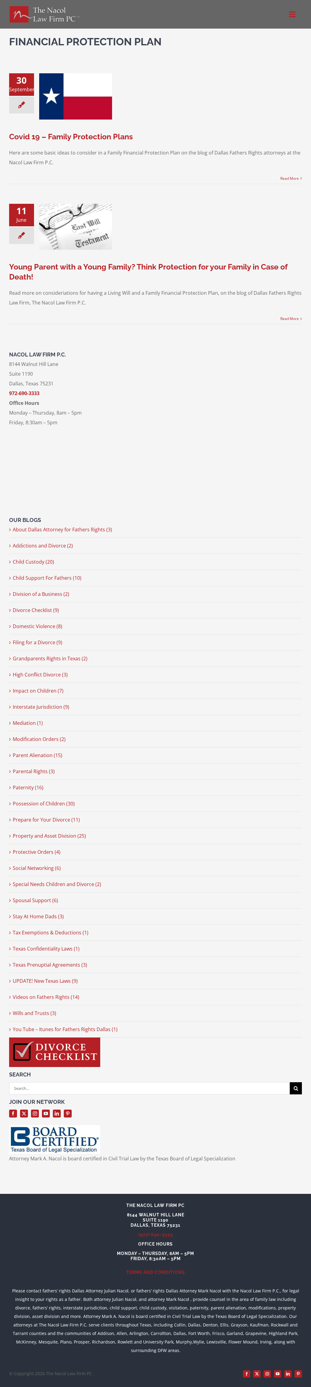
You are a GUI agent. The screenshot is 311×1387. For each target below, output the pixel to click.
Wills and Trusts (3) (34, 1013)
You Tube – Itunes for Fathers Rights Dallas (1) (65, 1029)
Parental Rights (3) (34, 771)
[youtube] (46, 1114)
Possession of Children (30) (44, 803)
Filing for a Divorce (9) (37, 642)
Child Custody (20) (33, 561)
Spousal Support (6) (35, 900)
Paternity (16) (28, 787)
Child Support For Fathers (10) (47, 578)
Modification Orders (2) (39, 739)
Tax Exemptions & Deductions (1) (50, 932)
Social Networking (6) (37, 868)
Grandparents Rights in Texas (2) (50, 658)
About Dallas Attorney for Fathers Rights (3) (62, 529)
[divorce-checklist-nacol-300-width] (54, 1040)
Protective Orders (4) (36, 852)
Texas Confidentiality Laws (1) (46, 948)
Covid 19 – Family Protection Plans (71, 136)
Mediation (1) (28, 723)
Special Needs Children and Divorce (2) (57, 884)
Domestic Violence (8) (37, 626)
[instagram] (35, 1114)
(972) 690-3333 (155, 1234)
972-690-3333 (24, 393)
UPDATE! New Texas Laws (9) (45, 981)
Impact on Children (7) (38, 690)
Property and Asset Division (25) (49, 836)
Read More (289, 178)
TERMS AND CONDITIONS (155, 1272)
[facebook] (13, 1114)
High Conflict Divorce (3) (40, 674)
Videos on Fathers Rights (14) (46, 997)
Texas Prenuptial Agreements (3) (50, 964)
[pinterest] (68, 1114)
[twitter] (24, 1114)
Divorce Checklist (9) (36, 610)
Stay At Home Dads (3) (38, 916)
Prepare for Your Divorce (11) (46, 819)
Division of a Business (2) (41, 594)
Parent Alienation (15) (37, 755)
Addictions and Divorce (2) (43, 545)
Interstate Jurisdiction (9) (41, 707)
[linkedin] (57, 1114)
